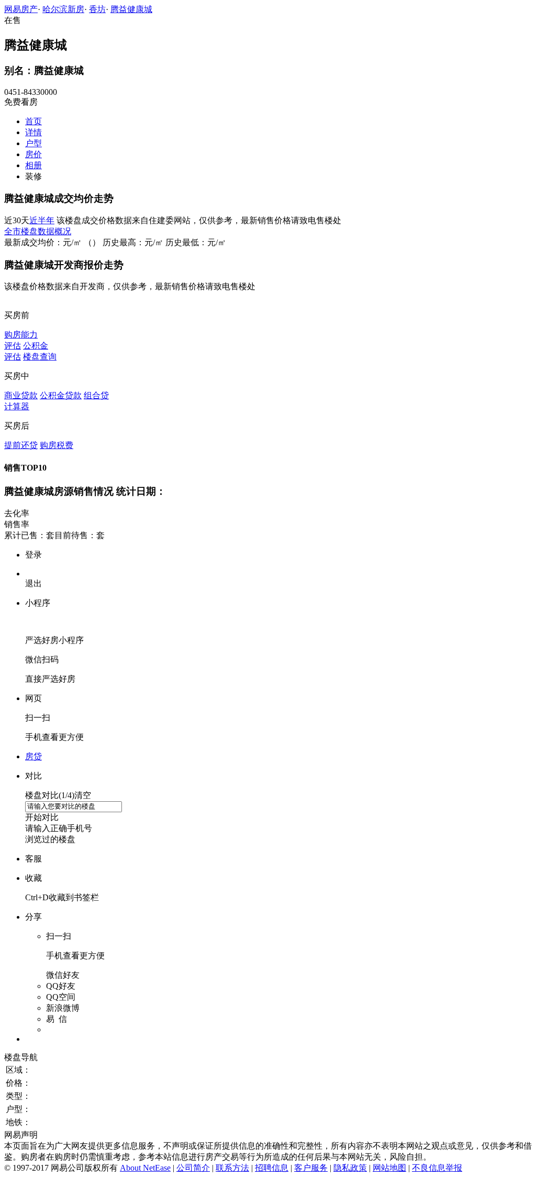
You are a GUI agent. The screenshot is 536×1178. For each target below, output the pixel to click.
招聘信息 (271, 1167)
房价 (33, 154)
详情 (33, 132)
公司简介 (193, 1167)
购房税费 (56, 445)
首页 (33, 121)
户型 (33, 143)
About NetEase (145, 1167)
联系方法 (232, 1167)
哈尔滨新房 (63, 9)
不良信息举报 (437, 1167)
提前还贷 (21, 445)
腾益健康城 (131, 9)
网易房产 (21, 9)
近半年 (41, 220)
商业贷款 (21, 395)
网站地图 (389, 1167)
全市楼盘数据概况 (37, 231)
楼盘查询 (40, 356)
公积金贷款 (61, 395)
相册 (33, 165)
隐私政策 (350, 1167)
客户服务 (311, 1167)
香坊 (97, 9)
